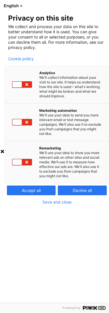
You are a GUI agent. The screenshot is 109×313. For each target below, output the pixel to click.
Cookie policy (21, 58)
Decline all (82, 190)
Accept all (31, 190)
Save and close (57, 202)
